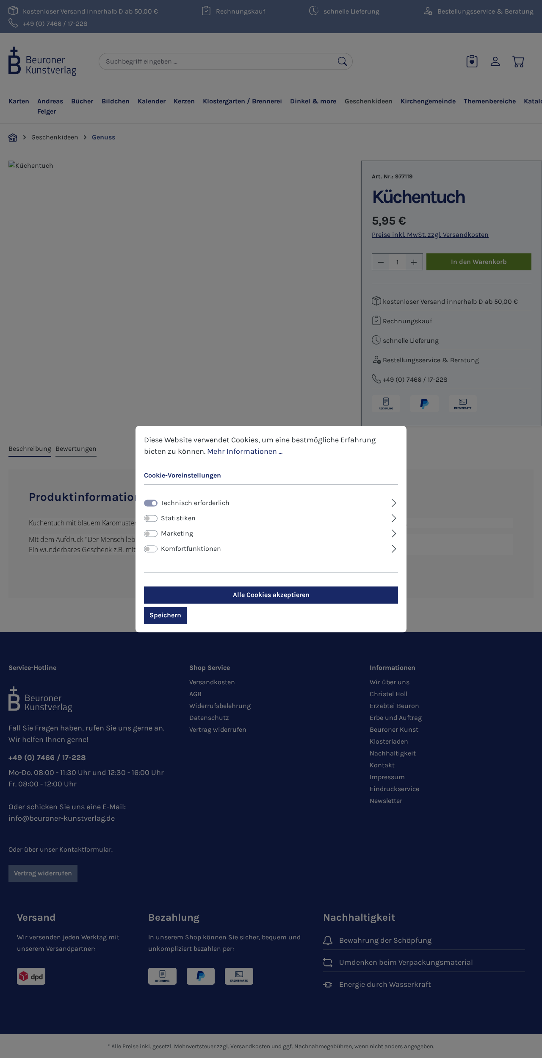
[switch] (151, 518)
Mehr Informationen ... (244, 451)
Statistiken (178, 518)
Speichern (165, 615)
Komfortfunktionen (191, 548)
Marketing (177, 533)
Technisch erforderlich (195, 503)
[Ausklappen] (394, 501)
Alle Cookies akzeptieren (271, 595)
